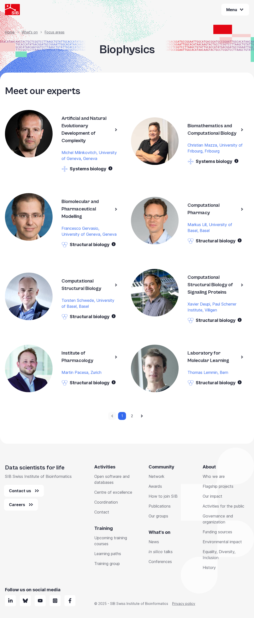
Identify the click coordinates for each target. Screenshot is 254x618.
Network (156, 476)
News (154, 541)
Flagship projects (218, 486)
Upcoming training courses (110, 540)
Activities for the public (223, 506)
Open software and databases (112, 479)
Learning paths (107, 553)
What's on (30, 32)
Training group (107, 563)
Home (10, 32)
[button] (110, 168)
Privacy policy (183, 603)
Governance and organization (218, 519)
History (209, 567)
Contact (101, 512)
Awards (155, 486)
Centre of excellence (113, 492)
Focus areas (54, 32)
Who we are (214, 476)
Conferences (160, 561)
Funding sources (217, 531)
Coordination (106, 502)
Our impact (212, 496)
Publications (160, 506)
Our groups (158, 516)
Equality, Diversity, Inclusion (219, 554)
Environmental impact (222, 541)
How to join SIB (163, 496)
